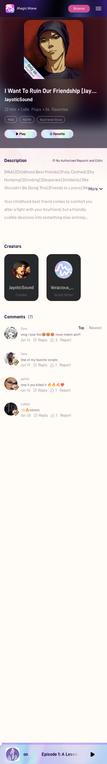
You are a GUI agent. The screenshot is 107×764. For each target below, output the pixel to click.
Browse (79, 8)
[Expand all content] (95, 188)
